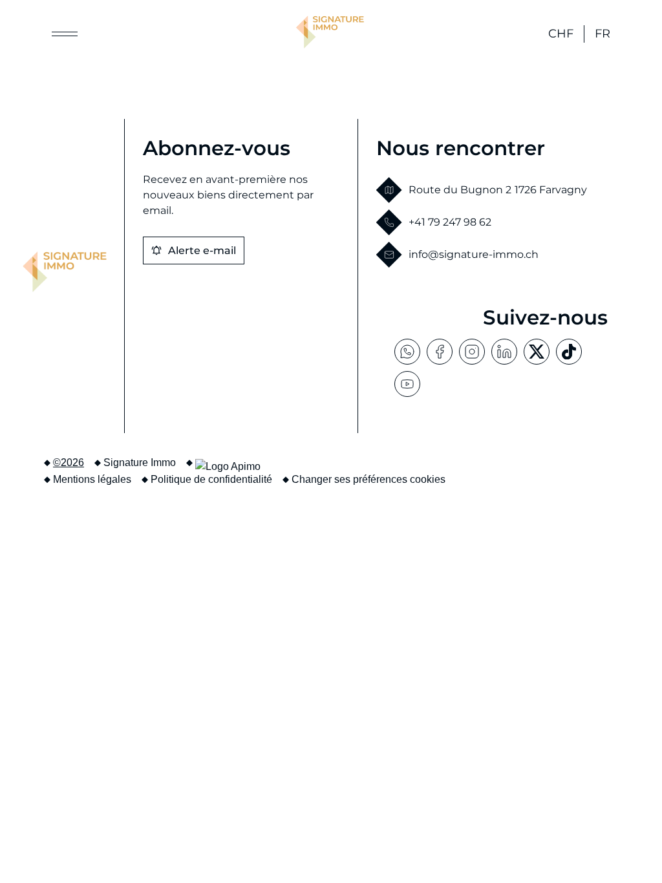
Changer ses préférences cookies (368, 479)
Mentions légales (92, 479)
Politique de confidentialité (211, 479)
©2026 (68, 462)
